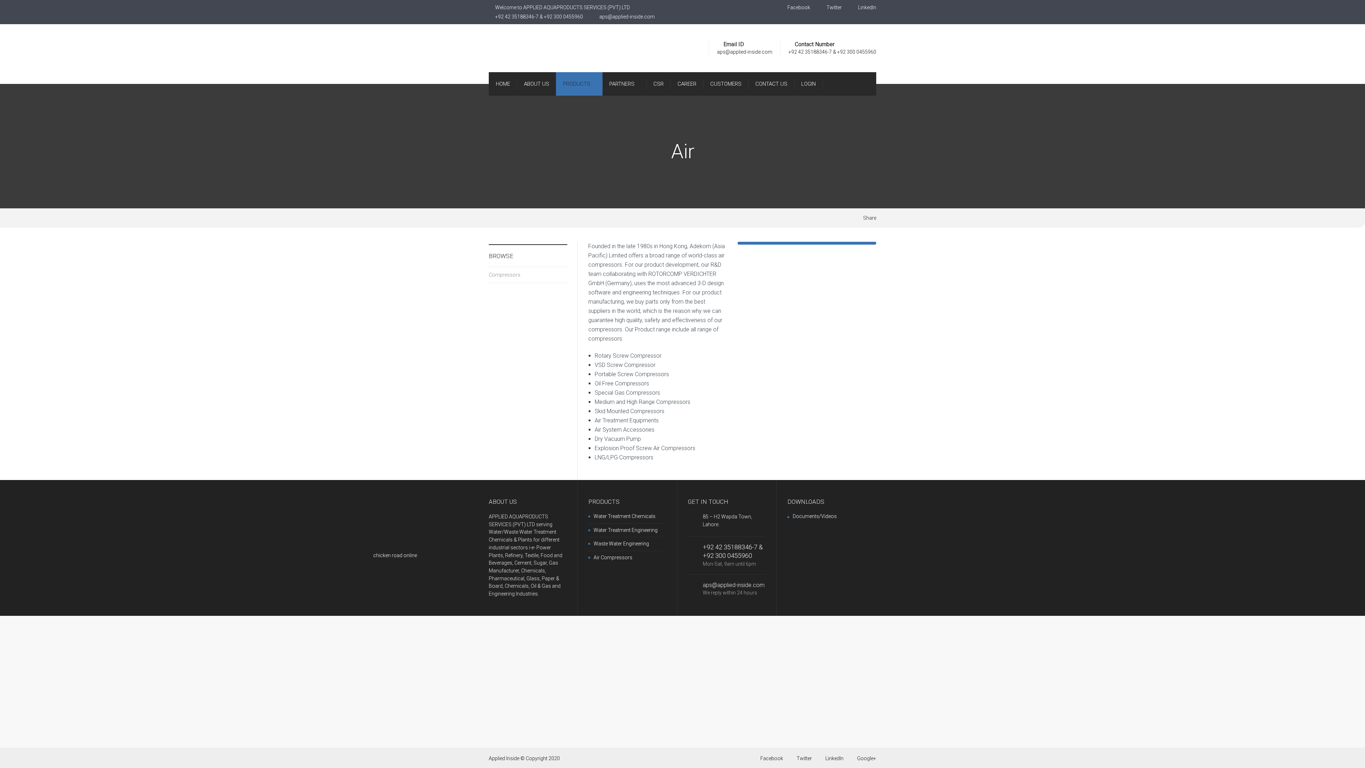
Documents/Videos (815, 516)
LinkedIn (866, 7)
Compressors (504, 275)
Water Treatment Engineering (626, 530)
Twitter (833, 7)
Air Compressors (613, 557)
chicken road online (395, 555)
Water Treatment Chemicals (624, 516)
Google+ (866, 758)
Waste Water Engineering (621, 543)
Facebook (798, 7)
